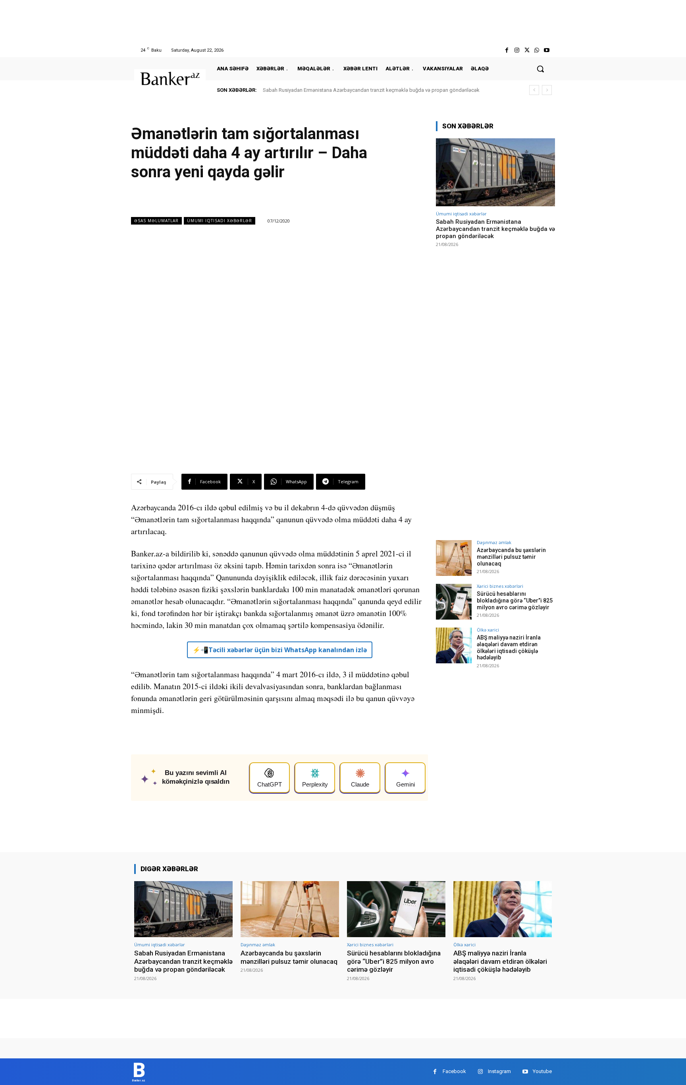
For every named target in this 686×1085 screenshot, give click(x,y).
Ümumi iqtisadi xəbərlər (219, 220)
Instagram (499, 1071)
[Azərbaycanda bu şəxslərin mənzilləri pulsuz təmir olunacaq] (454, 558)
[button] (540, 68)
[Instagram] (517, 50)
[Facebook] (507, 50)
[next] (547, 90)
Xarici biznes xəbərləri (500, 586)
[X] (527, 50)
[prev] (534, 90)
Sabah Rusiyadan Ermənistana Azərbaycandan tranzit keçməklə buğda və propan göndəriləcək (371, 90)
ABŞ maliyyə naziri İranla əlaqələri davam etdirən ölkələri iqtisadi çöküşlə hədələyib (509, 647)
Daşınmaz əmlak (494, 542)
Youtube (542, 1071)
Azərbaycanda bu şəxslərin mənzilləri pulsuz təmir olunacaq (511, 557)
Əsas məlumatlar (156, 220)
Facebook (454, 1071)
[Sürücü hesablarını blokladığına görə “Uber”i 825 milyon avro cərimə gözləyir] (454, 602)
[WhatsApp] (537, 50)
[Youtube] (547, 50)
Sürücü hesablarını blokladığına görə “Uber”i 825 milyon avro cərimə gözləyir (515, 600)
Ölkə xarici (488, 630)
